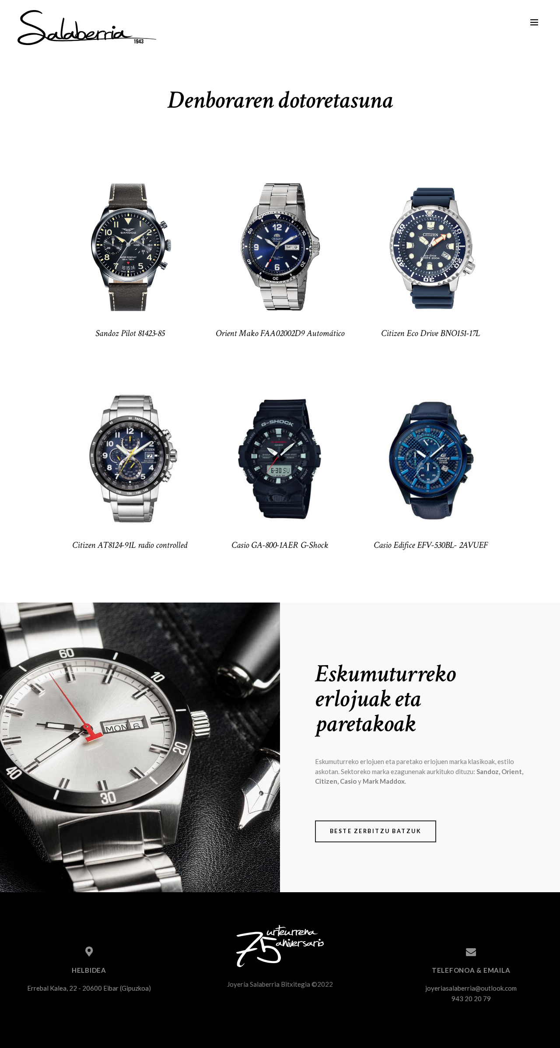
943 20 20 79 (471, 998)
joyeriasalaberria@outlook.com (471, 988)
